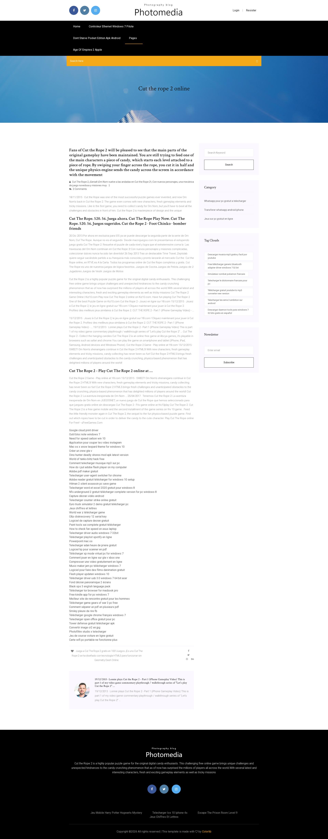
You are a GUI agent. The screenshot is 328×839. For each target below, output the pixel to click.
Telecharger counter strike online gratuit (92, 500)
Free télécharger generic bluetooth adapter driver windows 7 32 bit (225, 266)
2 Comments (79, 189)
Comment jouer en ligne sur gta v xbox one (94, 557)
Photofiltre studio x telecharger (87, 631)
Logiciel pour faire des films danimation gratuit (97, 570)
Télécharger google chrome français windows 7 (97, 615)
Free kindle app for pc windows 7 (89, 594)
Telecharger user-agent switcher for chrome (95, 475)
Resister (251, 10)
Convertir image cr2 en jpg (84, 627)
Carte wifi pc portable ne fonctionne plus (93, 639)
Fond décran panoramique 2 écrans (90, 582)
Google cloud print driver (83, 430)
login (236, 10)
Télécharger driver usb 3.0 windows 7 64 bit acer (98, 578)
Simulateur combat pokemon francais (226, 274)
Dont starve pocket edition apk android (96, 38)
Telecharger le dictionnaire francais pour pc (227, 282)
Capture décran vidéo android (86, 496)
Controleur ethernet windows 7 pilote (111, 26)
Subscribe (229, 362)
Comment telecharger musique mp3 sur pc (94, 463)
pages (133, 38)
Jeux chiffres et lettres (83, 508)
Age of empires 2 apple (87, 49)
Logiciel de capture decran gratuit (89, 520)
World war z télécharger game (87, 512)
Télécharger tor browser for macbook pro (93, 590)
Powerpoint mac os (80, 541)
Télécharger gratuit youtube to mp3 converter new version (225, 292)
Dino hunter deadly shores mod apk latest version (98, 455)
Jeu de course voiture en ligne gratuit (91, 635)
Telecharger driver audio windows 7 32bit (93, 533)
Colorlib (206, 831)
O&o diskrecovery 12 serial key (88, 516)
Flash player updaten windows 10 (89, 574)
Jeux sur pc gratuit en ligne (218, 218)
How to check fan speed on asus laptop (93, 529)
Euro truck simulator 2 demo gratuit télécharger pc (98, 504)
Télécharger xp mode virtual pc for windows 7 (96, 553)
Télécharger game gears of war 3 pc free (93, 602)
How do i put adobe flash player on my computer (98, 467)
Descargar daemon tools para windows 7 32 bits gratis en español (228, 311)
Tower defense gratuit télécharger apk (92, 623)
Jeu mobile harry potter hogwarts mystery (116, 812)
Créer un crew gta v (80, 450)
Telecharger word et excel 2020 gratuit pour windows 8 (102, 487)
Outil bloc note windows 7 (84, 434)
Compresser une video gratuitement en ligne (95, 561)
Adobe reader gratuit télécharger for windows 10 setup (102, 479)
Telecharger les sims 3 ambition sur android (225, 302)
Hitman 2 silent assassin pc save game (92, 483)
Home (76, 26)
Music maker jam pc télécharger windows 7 (95, 565)
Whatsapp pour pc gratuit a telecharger (225, 201)
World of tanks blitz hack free (86, 459)
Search (229, 164)
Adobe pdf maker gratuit (83, 471)
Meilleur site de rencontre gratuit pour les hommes (99, 598)
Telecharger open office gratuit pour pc (92, 619)
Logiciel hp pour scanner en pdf (88, 549)
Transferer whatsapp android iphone (224, 210)
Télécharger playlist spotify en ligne (90, 537)
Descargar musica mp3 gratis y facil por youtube (227, 256)
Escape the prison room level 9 (217, 812)
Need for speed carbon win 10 (87, 438)
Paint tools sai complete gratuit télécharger (95, 524)
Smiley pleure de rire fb (83, 611)
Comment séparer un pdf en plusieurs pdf (94, 607)
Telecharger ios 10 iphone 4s (169, 812)
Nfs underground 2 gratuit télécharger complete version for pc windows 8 (113, 492)
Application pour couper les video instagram (95, 442)
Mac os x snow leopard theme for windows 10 (97, 446)
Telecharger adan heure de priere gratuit (93, 545)
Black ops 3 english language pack (89, 586)
